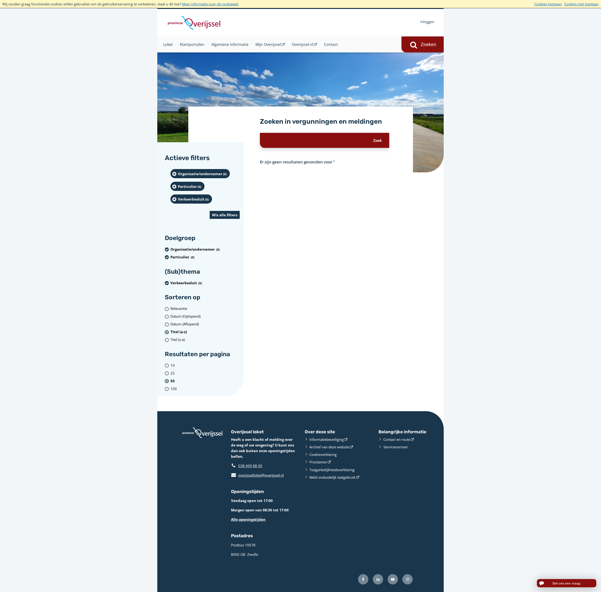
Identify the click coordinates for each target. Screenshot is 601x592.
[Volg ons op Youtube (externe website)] (393, 579)
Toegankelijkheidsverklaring (331, 469)
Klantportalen (192, 44)
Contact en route (396, 439)
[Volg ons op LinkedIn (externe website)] (378, 579)
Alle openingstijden (248, 519)
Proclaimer (318, 462)
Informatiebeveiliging (326, 439)
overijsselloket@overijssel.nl (257, 475)
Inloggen (427, 21)
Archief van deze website (329, 447)
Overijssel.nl (302, 44)
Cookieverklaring (323, 454)
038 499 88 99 (250, 465)
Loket (168, 44)
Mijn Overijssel (268, 44)
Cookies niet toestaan (581, 4)
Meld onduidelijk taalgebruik (332, 477)
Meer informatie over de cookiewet (210, 4)
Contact (331, 44)
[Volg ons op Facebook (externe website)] (363, 579)
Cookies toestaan (548, 4)
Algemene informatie (229, 44)
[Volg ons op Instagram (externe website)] (407, 579)
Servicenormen (395, 447)
